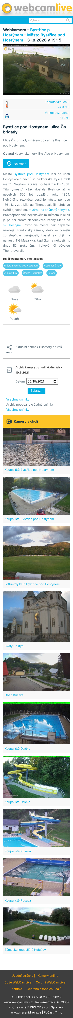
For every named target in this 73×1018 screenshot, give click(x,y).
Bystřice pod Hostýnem (31, 174)
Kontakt (17, 989)
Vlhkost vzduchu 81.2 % (57, 115)
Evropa (52, 272)
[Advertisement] (36, 333)
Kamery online (48, 976)
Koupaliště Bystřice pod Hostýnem (29, 470)
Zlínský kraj (10, 272)
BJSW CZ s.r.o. (37, 1007)
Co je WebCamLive (17, 982)
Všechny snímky (17, 399)
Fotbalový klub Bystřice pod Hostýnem (32, 584)
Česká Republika (32, 272)
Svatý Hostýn (14, 646)
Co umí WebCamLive (50, 982)
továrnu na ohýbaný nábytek (49, 210)
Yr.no (58, 1012)
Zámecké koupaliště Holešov (25, 950)
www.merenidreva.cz (26, 1012)
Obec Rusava (14, 695)
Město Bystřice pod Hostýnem (21, 265)
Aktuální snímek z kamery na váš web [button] (34, 349)
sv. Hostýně (12, 225)
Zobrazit (36, 391)
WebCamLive (36, 8)
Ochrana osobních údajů (44, 989)
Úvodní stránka (22, 976)
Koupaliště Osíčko (17, 749)
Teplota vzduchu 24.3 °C (57, 104)
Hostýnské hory (53, 265)
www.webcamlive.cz (18, 1002)
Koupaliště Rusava (18, 851)
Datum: (20, 381)
